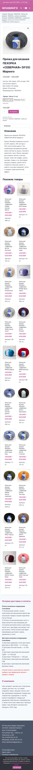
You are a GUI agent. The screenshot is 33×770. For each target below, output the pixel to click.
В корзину (13, 112)
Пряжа (5, 96)
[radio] (8, 100)
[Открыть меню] (29, 8)
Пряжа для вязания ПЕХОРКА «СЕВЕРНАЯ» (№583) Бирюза (9, 366)
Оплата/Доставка (8, 750)
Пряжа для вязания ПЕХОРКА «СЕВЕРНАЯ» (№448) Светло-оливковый (8, 491)
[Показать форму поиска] (21, 8)
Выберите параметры (9, 222)
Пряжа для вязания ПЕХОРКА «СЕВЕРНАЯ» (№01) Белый (22, 202)
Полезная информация (10, 754)
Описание (7, 126)
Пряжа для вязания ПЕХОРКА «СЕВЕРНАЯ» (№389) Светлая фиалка (8, 204)
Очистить (5, 103)
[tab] (16, 126)
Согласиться (16, 767)
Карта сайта (6, 752)
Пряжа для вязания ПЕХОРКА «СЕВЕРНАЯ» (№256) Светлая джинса (8, 408)
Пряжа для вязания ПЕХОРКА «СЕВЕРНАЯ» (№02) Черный (9, 531)
